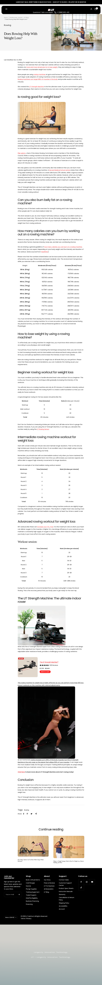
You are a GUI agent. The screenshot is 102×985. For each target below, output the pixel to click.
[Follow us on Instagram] (86, 882)
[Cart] (96, 9)
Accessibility (63, 906)
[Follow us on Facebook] (81, 882)
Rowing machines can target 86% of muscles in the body (38, 79)
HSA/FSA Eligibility (32, 898)
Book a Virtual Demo (33, 880)
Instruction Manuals (66, 891)
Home (6, 17)
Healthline (44, 252)
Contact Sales (64, 880)
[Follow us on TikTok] (81, 887)
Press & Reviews (49, 883)
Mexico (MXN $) (9, 917)
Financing (29, 904)
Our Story (47, 880)
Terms (23, 918)
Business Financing (32, 901)
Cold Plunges (30, 883)
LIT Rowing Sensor (43, 429)
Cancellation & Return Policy (66, 898)
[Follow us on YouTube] (92, 882)
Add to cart (45, 672)
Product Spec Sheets (66, 888)
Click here (21, 772)
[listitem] (23, 814)
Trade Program (31, 895)
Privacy (28, 918)
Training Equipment (32, 892)
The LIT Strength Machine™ (49, 662)
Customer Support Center (65, 884)
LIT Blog (46, 892)
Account (62, 909)
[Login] (91, 9)
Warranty (62, 894)
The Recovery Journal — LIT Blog (19, 17)
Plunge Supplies (31, 889)
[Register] (19, 894)
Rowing (7, 25)
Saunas (28, 886)
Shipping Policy (64, 903)
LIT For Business (49, 886)
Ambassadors (48, 889)
